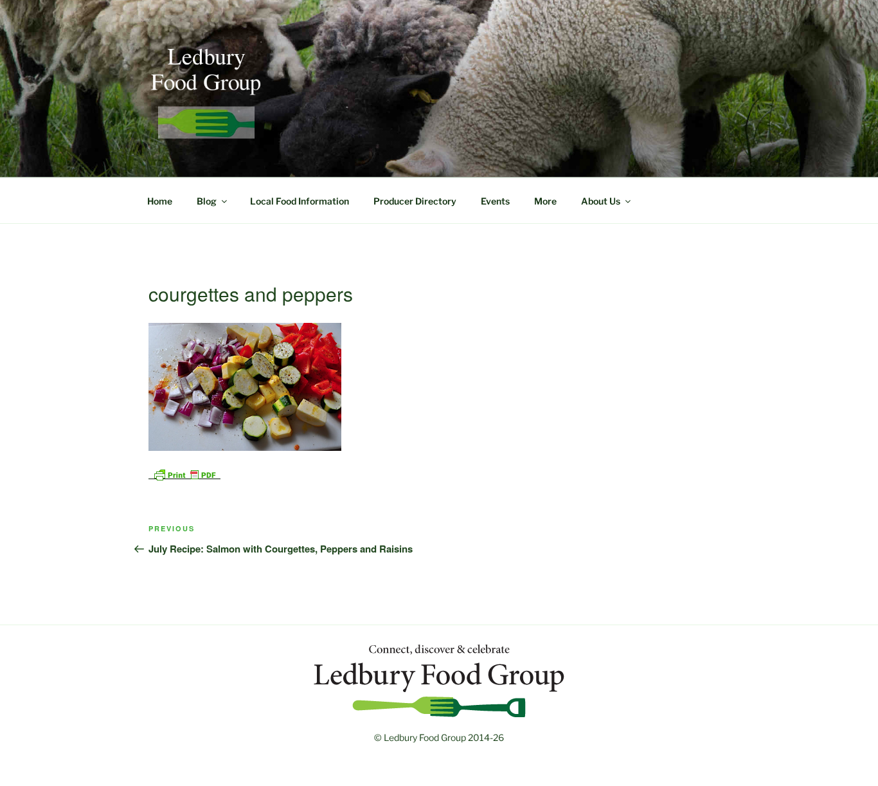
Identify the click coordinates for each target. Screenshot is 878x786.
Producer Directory (414, 201)
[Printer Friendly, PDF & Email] (184, 473)
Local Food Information (299, 201)
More (545, 201)
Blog (207, 201)
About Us (600, 201)
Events (495, 201)
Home (159, 201)
